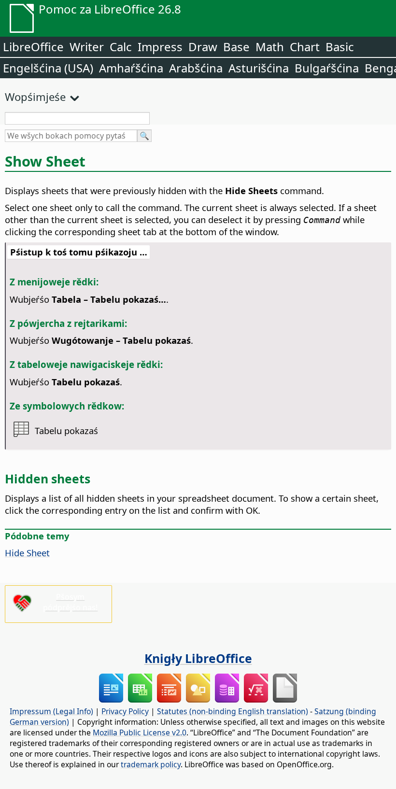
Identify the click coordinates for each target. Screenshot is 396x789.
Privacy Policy (125, 711)
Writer (87, 47)
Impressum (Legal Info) (51, 711)
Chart (305, 47)
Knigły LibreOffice (198, 658)
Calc (121, 47)
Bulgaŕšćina (327, 68)
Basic (339, 47)
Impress (160, 47)
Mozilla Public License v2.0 (139, 732)
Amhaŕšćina (131, 68)
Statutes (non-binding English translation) (232, 711)
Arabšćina (196, 68)
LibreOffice (33, 47)
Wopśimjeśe (35, 96)
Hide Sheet (27, 553)
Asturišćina (258, 68)
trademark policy (151, 764)
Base (236, 47)
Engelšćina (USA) (48, 68)
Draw (202, 47)
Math (269, 47)
